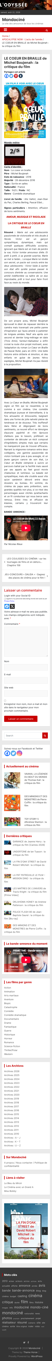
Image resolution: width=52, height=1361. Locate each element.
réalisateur (9, 1322)
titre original (21, 1326)
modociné (21, 1307)
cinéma (35, 1295)
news (37, 1313)
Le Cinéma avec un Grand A (18, 1187)
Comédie (9, 1011)
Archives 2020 (11, 1094)
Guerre (7, 1030)
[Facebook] (6, 76)
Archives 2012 (11, 1126)
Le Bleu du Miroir (13, 1183)
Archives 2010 (11, 1133)
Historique (9, 1034)
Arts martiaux (11, 995)
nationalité (29, 1313)
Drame (7, 1022)
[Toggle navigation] (5, 29)
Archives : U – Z (12, 1145)
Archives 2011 (11, 1129)
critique (7, 1302)
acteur (11, 1281)
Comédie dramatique (15, 1015)
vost (42, 1327)
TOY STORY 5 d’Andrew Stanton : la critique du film (35, 821)
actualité (6, 1286)
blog (38, 1290)
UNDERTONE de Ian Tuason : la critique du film (26, 1232)
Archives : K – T (12, 1141)
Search (45, 735)
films (31, 1302)
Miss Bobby (10, 1191)
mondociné (12, 1312)
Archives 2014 (11, 1118)
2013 (4, 1281)
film (24, 1301)
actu (40, 1281)
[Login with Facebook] (6, 606)
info (11, 1308)
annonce (24, 1285)
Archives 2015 (11, 1114)
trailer (30, 1326)
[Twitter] (11, 76)
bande (6, 1290)
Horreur (8, 1038)
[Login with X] (12, 606)
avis (42, 1285)
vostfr (4, 1330)
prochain (16, 1319)
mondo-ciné (39, 1307)
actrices (33, 1281)
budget (13, 1296)
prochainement (27, 1318)
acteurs (19, 1281)
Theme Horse (30, 1352)
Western (8, 1054)
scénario (31, 1323)
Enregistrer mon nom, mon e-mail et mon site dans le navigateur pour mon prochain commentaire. (25, 707)
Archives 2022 (11, 1086)
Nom (6, 661)
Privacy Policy (9, 601)
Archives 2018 (11, 1102)
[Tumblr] (21, 76)
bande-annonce (23, 1290)
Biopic (7, 1003)
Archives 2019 (11, 1098)
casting (22, 1296)
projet (38, 1318)
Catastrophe (10, 1007)
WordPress (36, 1356)
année (34, 1286)
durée (17, 1302)
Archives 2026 (11, 1071)
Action (7, 987)
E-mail (7, 674)
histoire (39, 1302)
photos (7, 1318)
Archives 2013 (11, 1122)
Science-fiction (12, 1046)
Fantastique (10, 1026)
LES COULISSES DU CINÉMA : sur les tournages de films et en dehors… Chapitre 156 (26, 562)
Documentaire (11, 1019)
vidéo (37, 1326)
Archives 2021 (11, 1090)
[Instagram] (19, 753)
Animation (9, 991)
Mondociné (13, 19)
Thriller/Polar (10, 1050)
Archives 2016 (11, 1110)
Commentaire (12, 624)
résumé (22, 1322)
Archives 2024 (11, 1079)
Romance (9, 1042)
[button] (18, 1256)
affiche (14, 1286)
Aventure (8, 999)
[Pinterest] (16, 76)
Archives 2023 (11, 1083)
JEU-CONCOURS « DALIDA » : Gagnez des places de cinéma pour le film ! (25, 576)
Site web (8, 687)
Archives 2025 (11, 1075)
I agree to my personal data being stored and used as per (25, 600)
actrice (26, 1281)
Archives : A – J (12, 1137)
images (5, 1308)
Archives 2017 (11, 1106)
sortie (12, 1326)
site (38, 1322)
